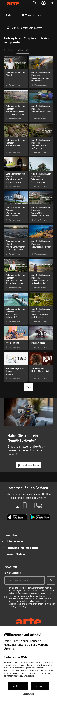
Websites (11, 535)
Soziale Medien (15, 554)
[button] (34, 3)
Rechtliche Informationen (22, 548)
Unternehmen (14, 541)
